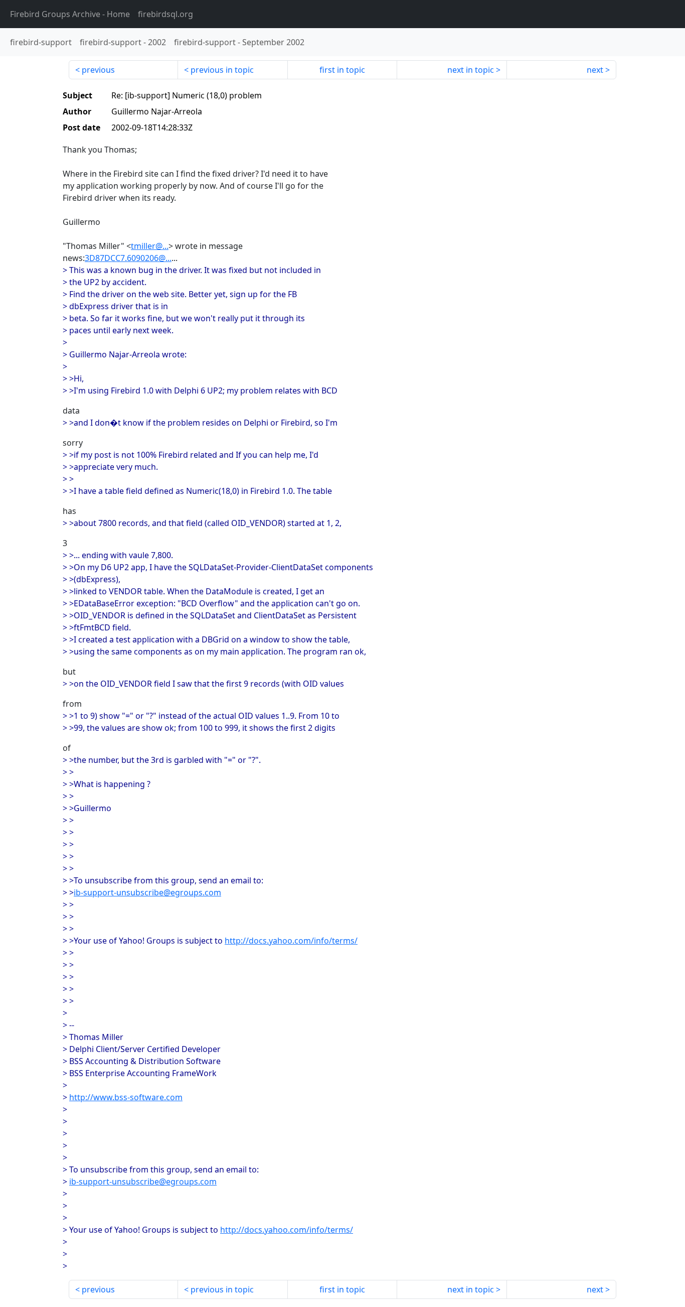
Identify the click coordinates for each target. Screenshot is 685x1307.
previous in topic (222, 69)
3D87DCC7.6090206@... (128, 258)
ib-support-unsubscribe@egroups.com (147, 892)
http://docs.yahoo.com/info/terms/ (291, 940)
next (595, 69)
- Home (70, 14)
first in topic (342, 69)
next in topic (470, 69)
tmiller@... (149, 245)
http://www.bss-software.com (126, 1097)
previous (98, 69)
